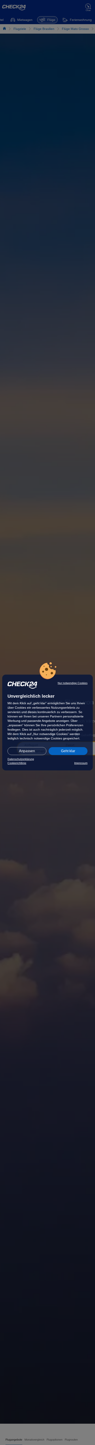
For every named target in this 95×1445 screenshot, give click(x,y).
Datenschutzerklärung (21, 759)
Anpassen (27, 751)
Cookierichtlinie (17, 763)
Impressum (80, 763)
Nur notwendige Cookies (72, 683)
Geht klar (68, 751)
